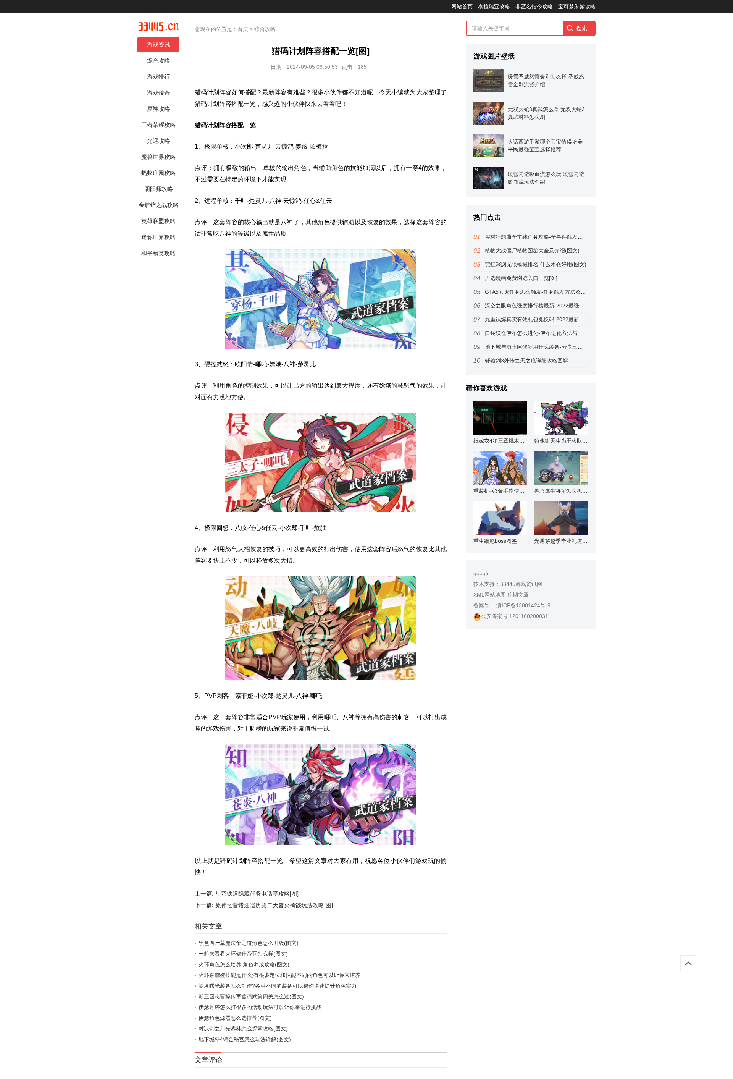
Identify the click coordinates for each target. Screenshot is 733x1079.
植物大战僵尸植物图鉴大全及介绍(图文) (532, 251)
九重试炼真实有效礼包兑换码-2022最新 (532, 319)
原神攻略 (158, 108)
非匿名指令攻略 (534, 6)
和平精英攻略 (158, 253)
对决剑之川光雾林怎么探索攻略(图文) (243, 1029)
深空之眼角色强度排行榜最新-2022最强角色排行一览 (548, 306)
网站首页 (462, 6)
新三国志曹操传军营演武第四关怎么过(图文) (251, 996)
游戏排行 (158, 76)
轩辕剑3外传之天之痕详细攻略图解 (526, 361)
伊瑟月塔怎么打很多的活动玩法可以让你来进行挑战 (260, 1007)
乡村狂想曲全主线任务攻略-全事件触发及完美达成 (544, 237)
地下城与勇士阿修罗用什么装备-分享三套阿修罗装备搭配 (552, 347)
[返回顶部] (688, 963)
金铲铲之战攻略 (159, 205)
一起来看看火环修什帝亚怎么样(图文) (243, 954)
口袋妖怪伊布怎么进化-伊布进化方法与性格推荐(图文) (549, 333)
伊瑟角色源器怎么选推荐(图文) (235, 1018)
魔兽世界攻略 (158, 157)
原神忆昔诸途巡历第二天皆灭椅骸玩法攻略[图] (274, 905)
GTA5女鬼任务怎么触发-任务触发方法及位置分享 (543, 292)
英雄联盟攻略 (158, 221)
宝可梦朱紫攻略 (577, 6)
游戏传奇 (158, 92)
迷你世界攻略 (158, 237)
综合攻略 (158, 60)
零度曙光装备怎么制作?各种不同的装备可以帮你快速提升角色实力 (278, 986)
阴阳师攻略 (158, 189)
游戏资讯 (158, 44)
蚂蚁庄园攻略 (158, 173)
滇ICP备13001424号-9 (523, 605)
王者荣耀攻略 (158, 124)
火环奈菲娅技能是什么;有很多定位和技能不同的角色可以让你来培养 (279, 975)
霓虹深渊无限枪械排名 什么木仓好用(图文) (535, 264)
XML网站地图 (489, 595)
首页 (242, 29)
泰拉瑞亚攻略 (494, 6)
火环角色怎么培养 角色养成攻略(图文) (244, 964)
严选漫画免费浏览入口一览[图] (521, 278)
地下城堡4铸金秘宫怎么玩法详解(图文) (245, 1039)
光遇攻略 (158, 141)
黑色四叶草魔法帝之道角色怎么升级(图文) (249, 943)
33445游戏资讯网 (521, 584)
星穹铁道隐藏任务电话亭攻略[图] (257, 893)
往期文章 (518, 595)
